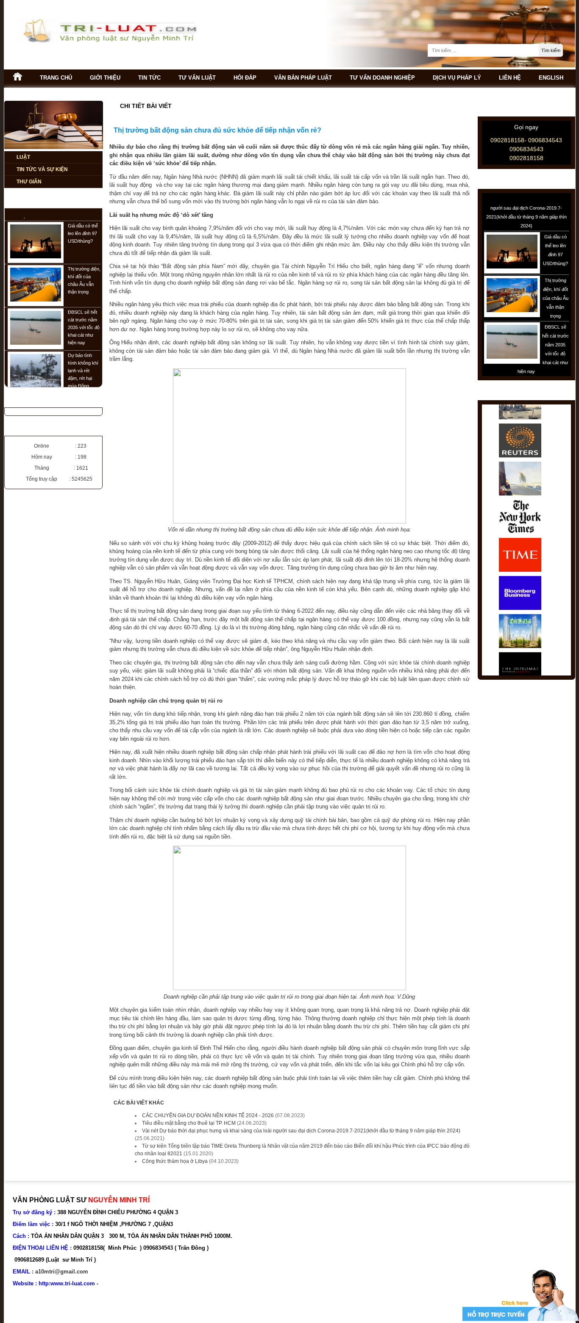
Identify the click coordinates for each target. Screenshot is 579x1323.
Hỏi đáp (245, 78)
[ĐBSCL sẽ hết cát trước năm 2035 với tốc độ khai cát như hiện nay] (35, 332)
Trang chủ (56, 78)
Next (560, 540)
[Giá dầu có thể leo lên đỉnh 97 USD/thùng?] (35, 246)
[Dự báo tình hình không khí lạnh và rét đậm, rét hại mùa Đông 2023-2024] (35, 375)
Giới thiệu (105, 78)
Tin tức (149, 78)
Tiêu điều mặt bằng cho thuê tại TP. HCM (189, 1123)
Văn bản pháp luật (303, 78)
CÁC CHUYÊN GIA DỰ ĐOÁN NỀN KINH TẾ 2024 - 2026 (208, 1115)
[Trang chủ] (17, 78)
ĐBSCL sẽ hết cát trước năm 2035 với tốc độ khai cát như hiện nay (84, 316)
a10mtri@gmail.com (61, 1271)
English (551, 78)
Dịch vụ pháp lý (457, 78)
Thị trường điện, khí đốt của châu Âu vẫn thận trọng (555, 286)
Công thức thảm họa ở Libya (175, 1161)
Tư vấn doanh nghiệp (382, 78)
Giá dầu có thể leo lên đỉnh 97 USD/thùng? (83, 222)
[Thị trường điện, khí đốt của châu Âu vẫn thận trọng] (35, 289)
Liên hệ (510, 78)
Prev (493, 540)
